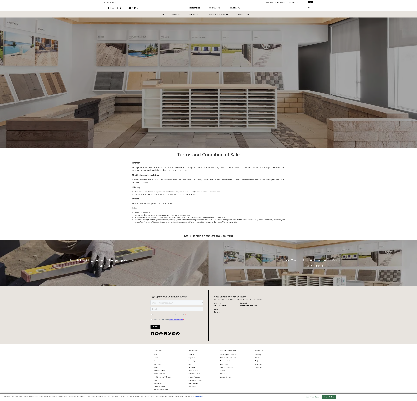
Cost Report (192, 387)
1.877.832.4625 (220, 305)
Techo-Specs (192, 367)
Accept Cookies (329, 397)
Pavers (156, 358)
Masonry (156, 380)
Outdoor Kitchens (159, 374)
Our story (258, 355)
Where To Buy (109, 2)
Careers (257, 358)
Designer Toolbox (194, 377)
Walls (155, 361)
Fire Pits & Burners (159, 371)
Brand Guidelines (194, 383)
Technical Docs (193, 371)
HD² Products (158, 383)
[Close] (413, 396)
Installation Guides (194, 374)
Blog (190, 364)
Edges (155, 367)
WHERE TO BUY (244, 14)
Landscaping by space (195, 380)
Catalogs (191, 355)
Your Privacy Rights (312, 397)
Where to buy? (224, 364)
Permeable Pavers (159, 387)
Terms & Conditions (226, 367)
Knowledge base (194, 361)
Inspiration (192, 358)
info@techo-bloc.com (248, 305)
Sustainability (259, 367)
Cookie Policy (199, 396)
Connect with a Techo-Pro (218, 14)
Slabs (155, 355)
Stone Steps (157, 364)
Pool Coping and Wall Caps (162, 377)
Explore (217, 312)
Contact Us (258, 364)
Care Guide (223, 374)
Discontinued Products (161, 390)
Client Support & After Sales (228, 355)
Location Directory (226, 377)
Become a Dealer (225, 361)
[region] (208, 397)
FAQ (256, 361)
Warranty (223, 371)
